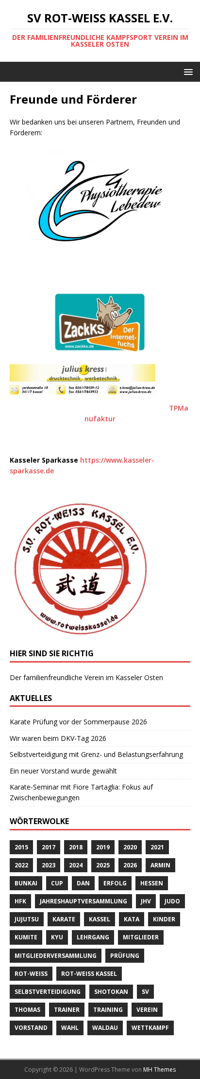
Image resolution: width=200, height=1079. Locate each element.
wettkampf (150, 1028)
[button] (187, 71)
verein (147, 1010)
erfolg (115, 883)
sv (145, 992)
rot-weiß (31, 974)
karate (63, 919)
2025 (103, 865)
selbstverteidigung (48, 992)
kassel (99, 919)
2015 (21, 847)
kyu (57, 937)
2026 (130, 865)
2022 (21, 865)
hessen (151, 883)
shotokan (111, 992)
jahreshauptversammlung (83, 901)
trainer (67, 1010)
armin (160, 865)
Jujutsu (27, 919)
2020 (130, 847)
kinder (164, 919)
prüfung (124, 956)
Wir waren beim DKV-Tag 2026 (58, 738)
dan (83, 883)
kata (131, 919)
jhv (146, 901)
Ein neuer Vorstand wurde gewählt (63, 770)
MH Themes (159, 1069)
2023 (48, 865)
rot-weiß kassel (89, 974)
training (108, 1010)
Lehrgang (93, 937)
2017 (48, 847)
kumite (26, 937)
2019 (103, 847)
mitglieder (141, 937)
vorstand (31, 1028)
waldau (105, 1028)
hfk (20, 901)
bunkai (26, 883)
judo (172, 901)
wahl (70, 1028)
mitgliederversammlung (56, 956)
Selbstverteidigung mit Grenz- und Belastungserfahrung (96, 754)
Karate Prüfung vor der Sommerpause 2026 (78, 721)
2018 (76, 847)
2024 (76, 865)
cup (57, 883)
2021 (157, 847)
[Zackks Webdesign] (100, 322)
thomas (27, 1010)
